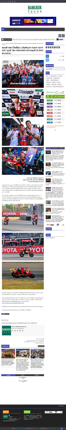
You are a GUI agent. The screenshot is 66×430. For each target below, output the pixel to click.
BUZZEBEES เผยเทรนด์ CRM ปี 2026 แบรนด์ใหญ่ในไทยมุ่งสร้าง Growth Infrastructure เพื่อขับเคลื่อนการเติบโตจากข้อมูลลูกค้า (55, 211)
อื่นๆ (11, 35)
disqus (22, 375)
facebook (37, 375)
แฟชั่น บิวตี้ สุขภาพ (48, 32)
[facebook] (8, 1)
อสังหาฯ (59, 84)
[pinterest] (13, 1)
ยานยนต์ (21, 32)
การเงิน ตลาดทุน (14, 32)
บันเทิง (55, 32)
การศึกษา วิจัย (49, 78)
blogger (8, 375)
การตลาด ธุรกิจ (5, 32)
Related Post (5, 346)
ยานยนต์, (18, 56)
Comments (61, 148)
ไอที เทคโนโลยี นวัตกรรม (30, 32)
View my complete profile (8, 422)
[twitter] (10, 1)
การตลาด (60, 76)
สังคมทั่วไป (54, 84)
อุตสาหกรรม (48, 86)
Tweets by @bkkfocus (50, 237)
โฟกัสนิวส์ (48, 82)
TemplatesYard (37, 428)
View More (42, 346)
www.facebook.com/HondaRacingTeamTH (13, 303)
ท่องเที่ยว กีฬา (5, 35)
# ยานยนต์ (7, 314)
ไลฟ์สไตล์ (40, 32)
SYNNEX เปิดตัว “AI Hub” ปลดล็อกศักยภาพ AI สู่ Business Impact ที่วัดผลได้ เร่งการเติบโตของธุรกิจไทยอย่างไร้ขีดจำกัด (55, 174)
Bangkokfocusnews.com (20, 428)
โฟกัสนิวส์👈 (55, 148)
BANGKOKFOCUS (13, 415)
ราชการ (58, 82)
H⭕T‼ (48, 148)
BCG (47, 76)
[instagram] (15, 1)
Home (3, 43)
